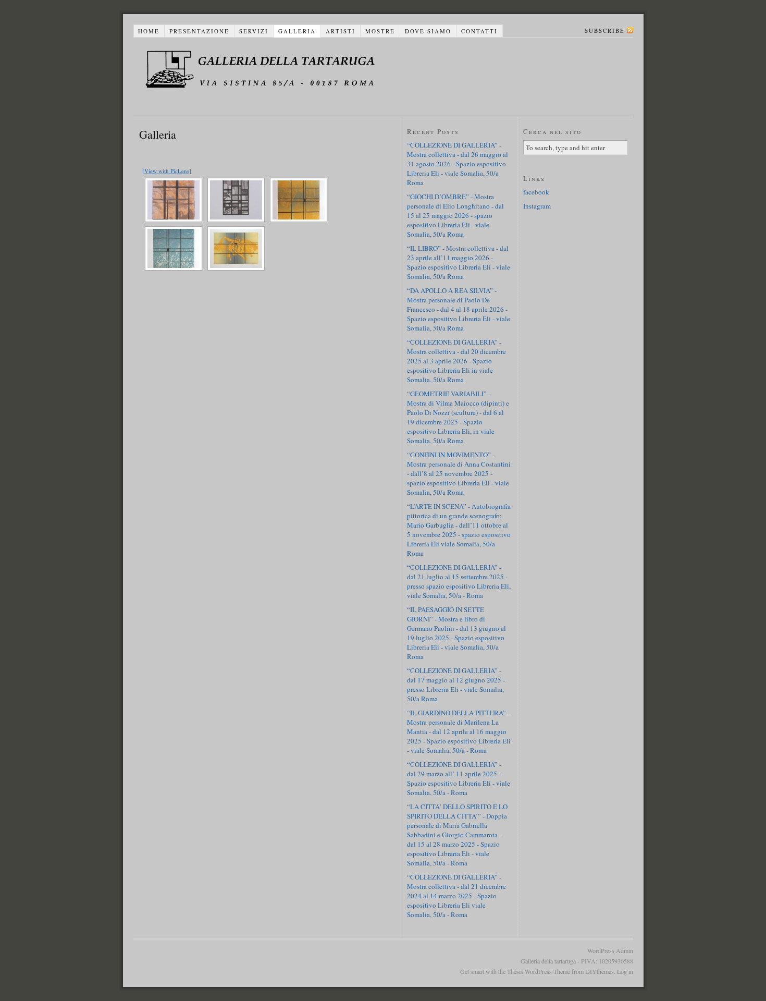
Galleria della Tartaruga (276, 77)
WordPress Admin (610, 950)
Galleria (297, 31)
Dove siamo (428, 31)
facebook (536, 192)
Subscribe (605, 30)
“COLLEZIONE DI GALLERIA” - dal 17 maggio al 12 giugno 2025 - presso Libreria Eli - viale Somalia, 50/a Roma (456, 684)
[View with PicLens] (166, 171)
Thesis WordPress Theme (538, 971)
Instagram (537, 206)
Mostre (380, 31)
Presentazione (199, 31)
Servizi (253, 31)
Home (148, 31)
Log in (625, 971)
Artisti (340, 31)
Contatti (479, 31)
